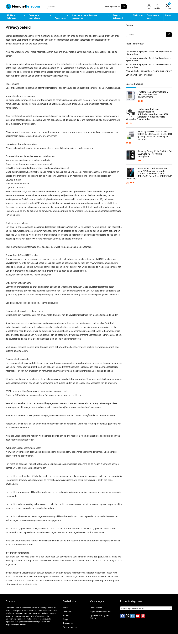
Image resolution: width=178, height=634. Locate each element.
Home (65, 608)
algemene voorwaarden (100, 611)
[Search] (124, 6)
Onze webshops (70, 627)
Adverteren (68, 623)
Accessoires (60, 18)
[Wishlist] (157, 6)
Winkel (66, 615)
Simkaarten (138, 15)
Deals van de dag (153, 16)
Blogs (168, 15)
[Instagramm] (132, 616)
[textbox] (146, 608)
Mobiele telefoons (11, 16)
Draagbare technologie (34, 16)
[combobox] (146, 608)
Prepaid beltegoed (118, 16)
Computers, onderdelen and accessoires (84, 16)
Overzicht (67, 611)
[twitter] (127, 616)
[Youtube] (138, 616)
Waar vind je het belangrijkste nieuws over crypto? (149, 71)
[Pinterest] (143, 616)
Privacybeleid (96, 608)
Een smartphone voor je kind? (139, 75)
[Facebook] (122, 616)
